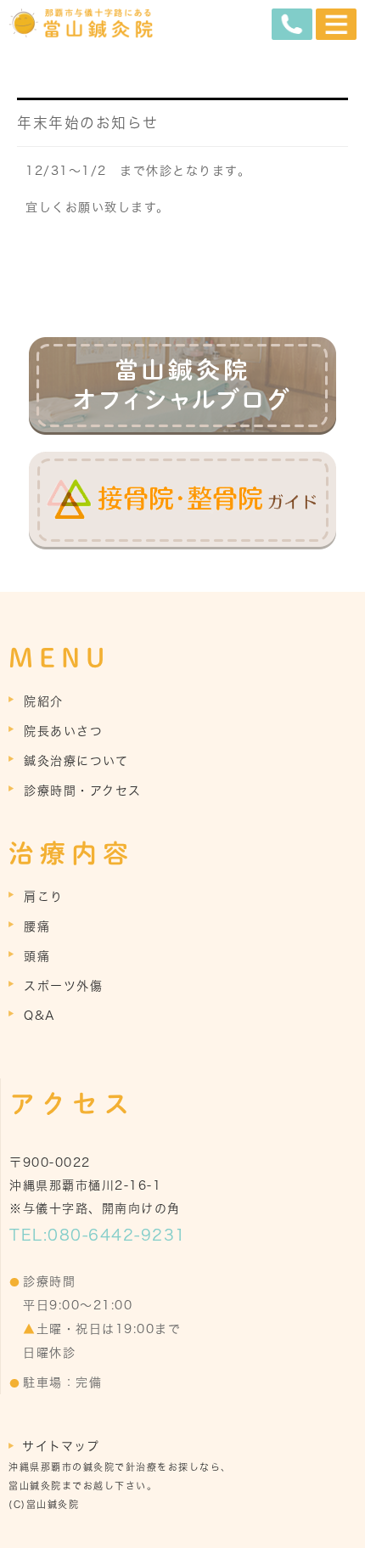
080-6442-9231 (117, 1234)
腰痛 (37, 926)
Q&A (40, 1016)
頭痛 (37, 956)
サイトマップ (60, 1446)
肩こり (44, 897)
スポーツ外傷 (63, 986)
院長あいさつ (63, 731)
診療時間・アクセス (83, 791)
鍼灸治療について (76, 761)
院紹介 (44, 701)
